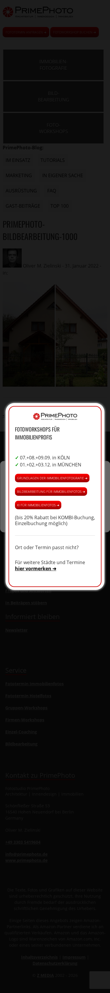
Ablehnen (55, 501)
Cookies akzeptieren (55, 485)
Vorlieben (55, 517)
